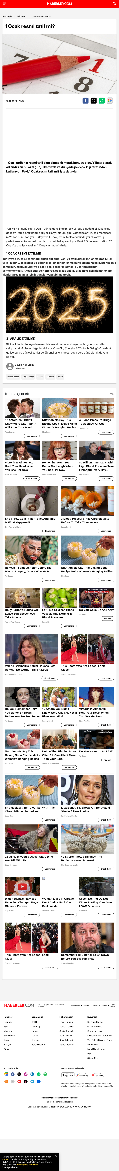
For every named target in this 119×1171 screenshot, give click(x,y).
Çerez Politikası (94, 1031)
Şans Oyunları (66, 1035)
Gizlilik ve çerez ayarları (38, 1106)
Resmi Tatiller (13, 376)
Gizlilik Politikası (94, 1026)
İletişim (95, 1005)
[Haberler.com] (19, 1005)
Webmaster (92, 1044)
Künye (104, 1005)
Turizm (35, 1035)
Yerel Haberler (39, 1044)
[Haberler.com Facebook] (12, 1074)
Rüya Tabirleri (66, 1040)
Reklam (86, 1005)
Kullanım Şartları (95, 1022)
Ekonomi (8, 1022)
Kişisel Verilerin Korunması (100, 1035)
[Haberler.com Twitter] (19, 1074)
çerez (5, 1159)
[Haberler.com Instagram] (25, 1074)
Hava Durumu (66, 1022)
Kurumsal (92, 1016)
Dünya (7, 1049)
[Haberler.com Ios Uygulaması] (68, 1075)
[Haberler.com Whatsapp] (38, 1074)
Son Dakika (9, 1035)
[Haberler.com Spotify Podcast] (45, 1074)
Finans (35, 1031)
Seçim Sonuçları (67, 1031)
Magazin (8, 1031)
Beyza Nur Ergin (24, 364)
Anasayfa (7, 16)
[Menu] (4, 4)
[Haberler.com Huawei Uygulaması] (97, 1075)
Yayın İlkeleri (112, 1005)
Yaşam (60, 376)
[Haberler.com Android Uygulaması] (82, 1075)
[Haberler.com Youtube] (19, 1081)
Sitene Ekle (92, 1058)
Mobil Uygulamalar (96, 1049)
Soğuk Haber (28, 376)
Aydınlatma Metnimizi (27, 1164)
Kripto (6, 1040)
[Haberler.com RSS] (6, 1081)
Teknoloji (36, 1026)
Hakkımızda (75, 1005)
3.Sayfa (7, 1044)
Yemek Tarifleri (67, 1044)
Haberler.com (66, 1016)
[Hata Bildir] (54, 1106)
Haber (48, 1101)
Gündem (21, 16)
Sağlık (34, 1022)
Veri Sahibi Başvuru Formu (100, 1040)
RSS (89, 1053)
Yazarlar (35, 1040)
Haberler (8, 1016)
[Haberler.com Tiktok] (25, 1081)
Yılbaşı (40, 376)
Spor (6, 1026)
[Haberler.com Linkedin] (32, 1074)
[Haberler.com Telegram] (32, 1081)
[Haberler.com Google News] (6, 1074)
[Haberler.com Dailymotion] (38, 1081)
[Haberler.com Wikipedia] (12, 1081)
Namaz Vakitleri (67, 1026)
